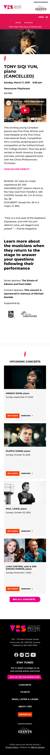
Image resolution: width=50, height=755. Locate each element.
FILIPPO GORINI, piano (18, 451)
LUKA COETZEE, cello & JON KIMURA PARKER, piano (21, 567)
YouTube (33, 655)
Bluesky (27, 655)
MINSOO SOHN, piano (17, 393)
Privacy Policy (12, 747)
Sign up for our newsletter (24, 677)
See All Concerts (24, 599)
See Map (8, 93)
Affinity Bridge (37, 747)
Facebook (16, 655)
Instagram (22, 655)
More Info (26, 416)
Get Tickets (12, 416)
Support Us (25, 714)
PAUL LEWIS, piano (16, 509)
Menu (41, 17)
